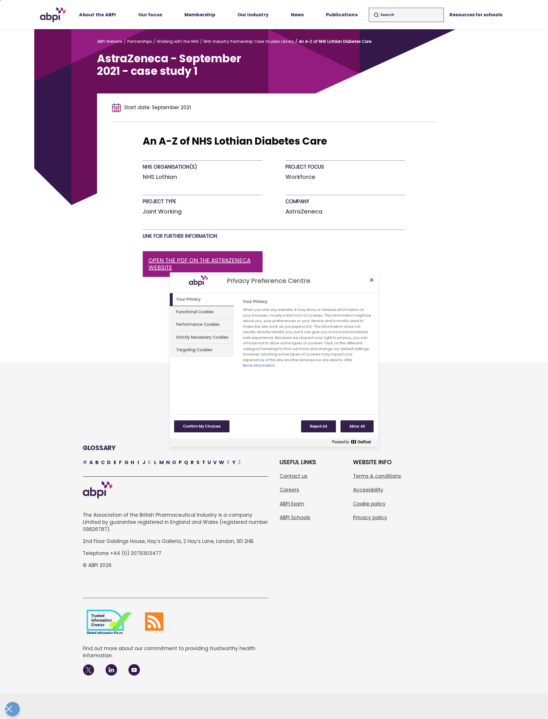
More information (259, 365)
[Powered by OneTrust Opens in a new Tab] (353, 443)
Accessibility (368, 489)
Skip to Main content (0, 0)
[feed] (154, 621)
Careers (289, 489)
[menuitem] (97, 15)
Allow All (357, 426)
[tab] (202, 299)
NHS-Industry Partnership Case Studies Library (249, 41)
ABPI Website (109, 41)
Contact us (293, 476)
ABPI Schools (295, 517)
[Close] (371, 279)
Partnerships (139, 41)
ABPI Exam (292, 503)
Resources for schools (476, 14)
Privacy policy (370, 517)
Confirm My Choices (202, 426)
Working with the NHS (178, 41)
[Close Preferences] (12, 709)
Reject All (318, 426)
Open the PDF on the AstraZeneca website (199, 263)
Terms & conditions (377, 476)
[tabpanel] (308, 335)
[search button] (376, 15)
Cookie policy (369, 503)
